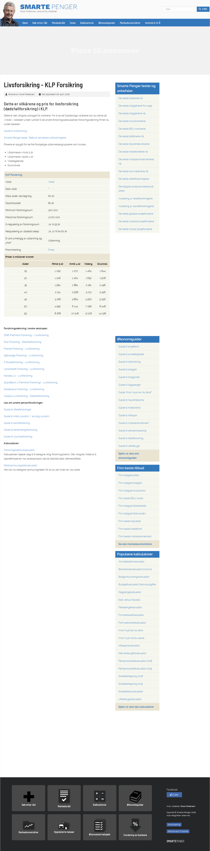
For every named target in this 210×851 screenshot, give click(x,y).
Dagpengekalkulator (130, 592)
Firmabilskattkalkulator (131, 615)
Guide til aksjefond (129, 346)
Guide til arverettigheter (131, 354)
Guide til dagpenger (130, 384)
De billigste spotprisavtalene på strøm (136, 188)
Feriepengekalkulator (130, 607)
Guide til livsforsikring (15, 130)
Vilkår (51, 181)
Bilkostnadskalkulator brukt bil (135, 569)
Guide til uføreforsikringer (17, 409)
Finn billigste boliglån (130, 482)
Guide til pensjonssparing (132, 430)
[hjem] (9, 13)
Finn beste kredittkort (130, 528)
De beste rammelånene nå (133, 171)
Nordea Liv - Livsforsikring (18, 375)
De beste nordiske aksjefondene (136, 221)
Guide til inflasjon (128, 415)
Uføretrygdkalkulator (130, 699)
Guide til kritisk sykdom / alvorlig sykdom (27, 416)
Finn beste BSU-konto (131, 498)
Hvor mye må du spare (131, 638)
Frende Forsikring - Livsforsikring (22, 348)
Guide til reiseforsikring (131, 438)
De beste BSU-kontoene (132, 128)
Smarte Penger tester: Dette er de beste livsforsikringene (35, 137)
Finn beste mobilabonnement (135, 536)
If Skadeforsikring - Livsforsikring (22, 362)
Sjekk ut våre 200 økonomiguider (129, 455)
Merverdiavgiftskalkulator (132, 653)
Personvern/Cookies (178, 831)
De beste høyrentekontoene (134, 144)
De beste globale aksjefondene (136, 213)
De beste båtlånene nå (131, 136)
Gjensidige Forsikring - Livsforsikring (23, 355)
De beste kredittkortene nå (133, 151)
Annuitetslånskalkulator (131, 561)
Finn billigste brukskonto (132, 490)
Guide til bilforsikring (130, 361)
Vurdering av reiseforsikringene (136, 198)
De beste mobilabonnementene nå (136, 161)
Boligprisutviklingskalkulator (134, 576)
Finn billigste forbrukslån (132, 513)
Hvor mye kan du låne (131, 630)
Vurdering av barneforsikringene (136, 206)
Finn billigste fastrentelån (132, 505)
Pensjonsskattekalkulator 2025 (135, 668)
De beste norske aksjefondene (135, 229)
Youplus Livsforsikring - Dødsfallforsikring (26, 396)
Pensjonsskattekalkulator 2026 (135, 660)
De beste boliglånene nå (132, 113)
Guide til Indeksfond (130, 407)
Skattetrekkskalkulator (131, 691)
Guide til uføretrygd (129, 445)
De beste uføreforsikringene (134, 178)
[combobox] (180, 9)
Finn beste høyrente (130, 521)
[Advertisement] (105, 50)
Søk (204, 9)
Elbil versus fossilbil (129, 599)
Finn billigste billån (129, 475)
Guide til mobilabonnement (134, 423)
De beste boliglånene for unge (135, 105)
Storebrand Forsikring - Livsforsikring (24, 389)
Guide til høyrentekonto (131, 400)
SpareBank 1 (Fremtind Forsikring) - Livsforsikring (30, 382)
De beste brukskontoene (132, 121)
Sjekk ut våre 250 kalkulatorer (136, 706)
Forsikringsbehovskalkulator (19, 450)
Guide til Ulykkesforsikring (18, 436)
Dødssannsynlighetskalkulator (20, 465)
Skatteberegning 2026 (131, 676)
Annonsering (174, 824)
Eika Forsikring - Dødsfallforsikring (22, 341)
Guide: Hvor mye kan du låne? (135, 392)
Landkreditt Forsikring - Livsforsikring (24, 369)
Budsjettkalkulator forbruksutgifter (137, 584)
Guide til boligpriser (129, 377)
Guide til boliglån (128, 369)
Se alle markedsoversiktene (135, 544)
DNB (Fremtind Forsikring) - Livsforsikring (26, 335)
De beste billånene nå (131, 98)
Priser (51, 249)
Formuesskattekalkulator (132, 622)
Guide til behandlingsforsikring (20, 429)
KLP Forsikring (13, 174)
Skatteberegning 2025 (131, 683)
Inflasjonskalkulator (129, 645)
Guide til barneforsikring (17, 423)
